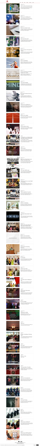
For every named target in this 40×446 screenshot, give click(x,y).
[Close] (39, 445)
